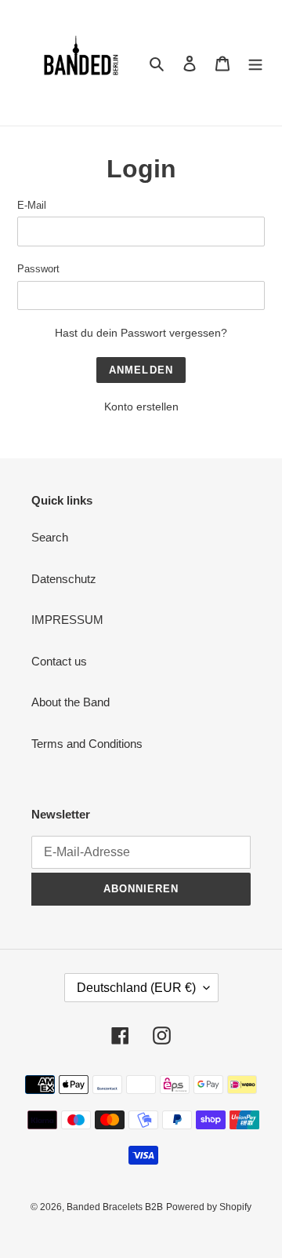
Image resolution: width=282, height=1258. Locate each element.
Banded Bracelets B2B (115, 1206)
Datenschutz (63, 578)
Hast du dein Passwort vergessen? (141, 332)
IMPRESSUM (67, 619)
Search (49, 537)
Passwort (38, 269)
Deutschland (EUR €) (136, 987)
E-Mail (31, 205)
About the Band (70, 702)
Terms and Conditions (87, 743)
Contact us (59, 661)
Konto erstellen (141, 406)
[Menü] (255, 63)
